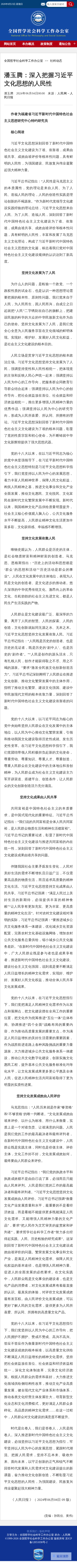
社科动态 (56, 60)
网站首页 (10, 43)
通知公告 (65, 43)
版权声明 (44, 1531)
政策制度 (47, 43)
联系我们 (32, 1531)
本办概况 (28, 43)
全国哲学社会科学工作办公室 (23, 60)
